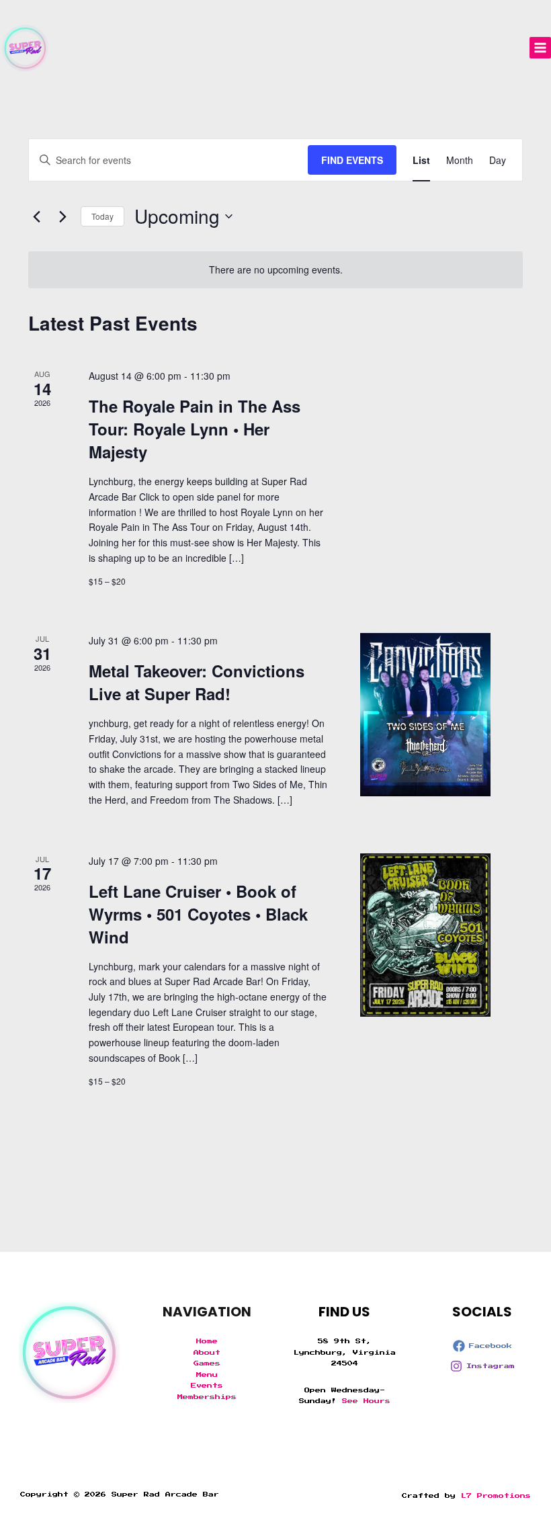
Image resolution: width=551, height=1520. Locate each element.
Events (207, 1385)
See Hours (366, 1401)
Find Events (352, 160)
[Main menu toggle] (540, 47)
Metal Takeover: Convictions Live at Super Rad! (196, 682)
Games (207, 1363)
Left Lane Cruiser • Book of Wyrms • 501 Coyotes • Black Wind (198, 914)
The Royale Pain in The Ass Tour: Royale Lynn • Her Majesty (194, 428)
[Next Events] (62, 216)
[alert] (275, 269)
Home (207, 1341)
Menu (207, 1375)
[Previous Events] (36, 216)
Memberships (207, 1397)
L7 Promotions (496, 1495)
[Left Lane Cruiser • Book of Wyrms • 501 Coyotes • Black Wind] (425, 935)
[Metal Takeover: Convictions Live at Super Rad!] (425, 714)
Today (102, 216)
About (207, 1352)
